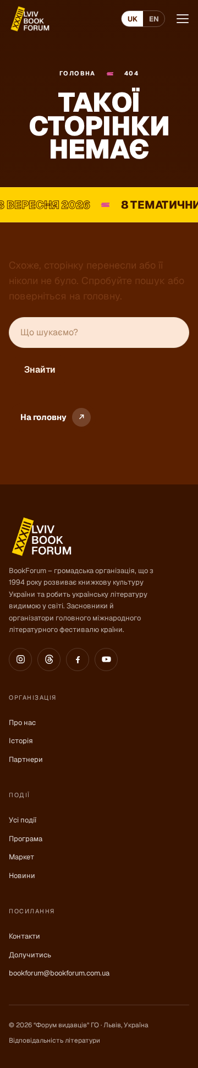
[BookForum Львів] (29, 18)
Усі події (22, 820)
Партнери (26, 759)
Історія (21, 740)
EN (154, 19)
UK (133, 19)
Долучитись (30, 955)
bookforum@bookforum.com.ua (59, 973)
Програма (25, 838)
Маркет (21, 857)
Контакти (24, 936)
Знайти (40, 369)
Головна (77, 73)
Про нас (22, 722)
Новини (22, 875)
